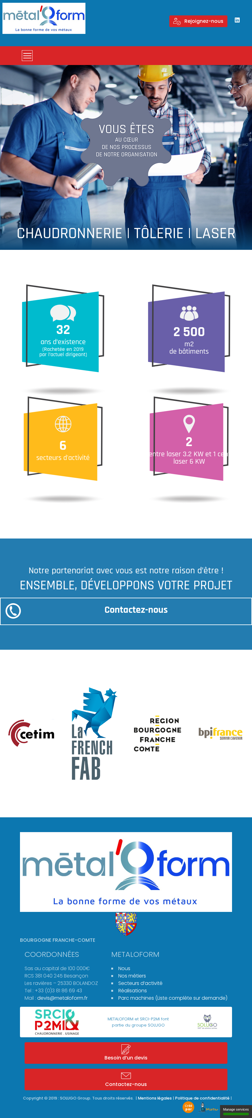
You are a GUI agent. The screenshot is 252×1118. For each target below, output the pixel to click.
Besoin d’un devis (126, 1057)
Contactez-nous (136, 610)
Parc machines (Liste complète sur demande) (172, 998)
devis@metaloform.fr (62, 998)
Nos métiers (132, 975)
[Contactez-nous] (13, 611)
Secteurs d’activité (140, 983)
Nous (124, 968)
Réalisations (132, 990)
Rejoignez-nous (203, 21)
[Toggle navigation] (27, 55)
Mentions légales (155, 1098)
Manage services (236, 1109)
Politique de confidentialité (202, 1098)
